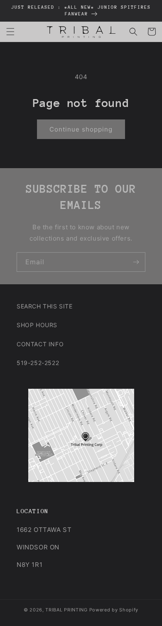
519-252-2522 (38, 362)
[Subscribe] (136, 262)
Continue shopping (81, 129)
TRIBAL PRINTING (66, 610)
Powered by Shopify (114, 610)
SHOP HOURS (37, 324)
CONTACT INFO (40, 344)
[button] (10, 31)
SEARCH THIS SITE (45, 306)
